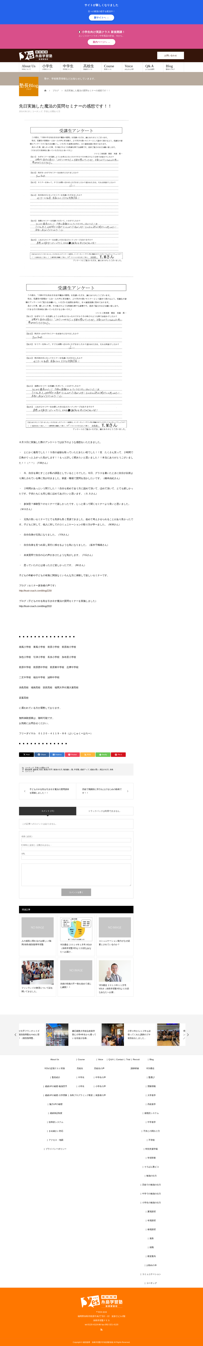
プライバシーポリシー (56, 1149)
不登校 (151, 1140)
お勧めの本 (151, 1265)
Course (109, 67)
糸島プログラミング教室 (81, 1095)
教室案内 (151, 1256)
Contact (119, 1059)
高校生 (88, 67)
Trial (128, 1059)
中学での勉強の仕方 (151, 1193)
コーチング (37, 111)
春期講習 (151, 1229)
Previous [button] (15, 1034)
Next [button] (187, 1034)
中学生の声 (100, 1077)
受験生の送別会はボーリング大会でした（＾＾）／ (167, 1034)
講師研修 (135, 1068)
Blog (170, 67)
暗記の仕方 (104, 770)
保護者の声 (100, 1095)
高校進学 (151, 1104)
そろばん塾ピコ (151, 1167)
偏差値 (35, 770)
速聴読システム (151, 1113)
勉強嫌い (66, 770)
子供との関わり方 (52, 111)
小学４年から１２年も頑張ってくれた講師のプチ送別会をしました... (112, 1034)
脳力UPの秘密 (56, 1104)
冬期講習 (151, 1220)
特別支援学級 (151, 1149)
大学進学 (151, 1095)
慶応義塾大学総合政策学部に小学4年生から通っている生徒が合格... (57, 1034)
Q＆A (111, 1059)
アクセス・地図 (56, 1140)
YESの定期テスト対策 (54, 1068)
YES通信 (150, 1068)
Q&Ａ (149, 67)
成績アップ (84, 770)
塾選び (151, 1077)
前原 (41, 770)
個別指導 (28, 770)
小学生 (47, 67)
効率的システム (56, 1122)
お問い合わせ (170, 55)
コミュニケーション (151, 1274)
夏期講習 (151, 1211)
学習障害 (151, 1158)
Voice (129, 67)
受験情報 (151, 1086)
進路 (152, 1238)
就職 (152, 1247)
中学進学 (151, 1122)
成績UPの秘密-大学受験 (56, 1095)
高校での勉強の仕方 (151, 1184)
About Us (28, 67)
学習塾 (76, 770)
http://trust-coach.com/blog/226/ (35, 590)
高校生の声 (99, 1068)
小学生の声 (100, 1086)
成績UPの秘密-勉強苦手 (56, 1086)
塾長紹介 (56, 1077)
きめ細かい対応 (56, 1131)
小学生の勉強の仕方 (151, 1202)
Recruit (136, 1059)
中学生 (68, 67)
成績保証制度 (56, 1113)
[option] (46, 1034)
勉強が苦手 (48, 770)
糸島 (111, 770)
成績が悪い (94, 770)
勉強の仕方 (57, 770)
